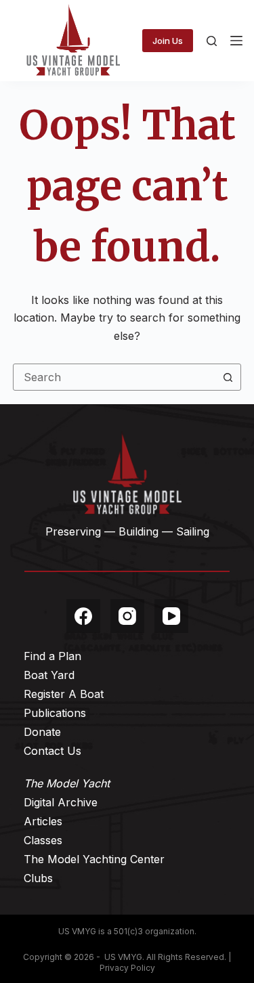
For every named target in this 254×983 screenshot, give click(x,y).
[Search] (212, 41)
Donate (42, 732)
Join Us (167, 40)
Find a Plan (52, 656)
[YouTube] (171, 616)
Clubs (38, 878)
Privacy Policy (127, 968)
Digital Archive (61, 802)
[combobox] (114, 377)
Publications (55, 713)
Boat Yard (49, 675)
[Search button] (227, 377)
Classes (43, 840)
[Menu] (236, 41)
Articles (43, 821)
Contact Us (52, 751)
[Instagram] (127, 616)
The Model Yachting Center (94, 859)
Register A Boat (64, 694)
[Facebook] (83, 616)
